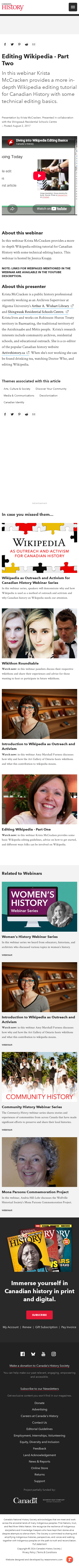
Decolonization (49, 395)
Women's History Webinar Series (30, 937)
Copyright (22, 1548)
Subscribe (42, 1314)
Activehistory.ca (13, 352)
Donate (39, 1403)
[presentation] (39, 548)
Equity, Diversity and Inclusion (39, 1442)
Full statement (40, 1544)
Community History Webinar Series (32, 1107)
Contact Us (39, 1422)
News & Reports (39, 1461)
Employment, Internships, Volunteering (39, 1435)
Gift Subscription (46, 1327)
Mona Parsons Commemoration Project (35, 1192)
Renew (26, 1327)
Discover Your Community (51, 388)
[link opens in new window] (68, 1559)
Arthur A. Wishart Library (50, 306)
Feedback (39, 1448)
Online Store (39, 1468)
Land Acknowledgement (39, 1455)
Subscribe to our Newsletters (39, 1388)
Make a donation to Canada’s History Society (39, 1365)
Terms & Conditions (47, 1552)
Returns (40, 1474)
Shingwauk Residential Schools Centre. (36, 311)
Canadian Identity (14, 402)
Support (39, 1481)
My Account (11, 1327)
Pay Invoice (68, 1327)
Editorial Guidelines (39, 1429)
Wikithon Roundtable (20, 663)
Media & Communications (19, 395)
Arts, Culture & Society (17, 388)
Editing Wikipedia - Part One (26, 829)
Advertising (39, 1409)
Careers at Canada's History (39, 1416)
